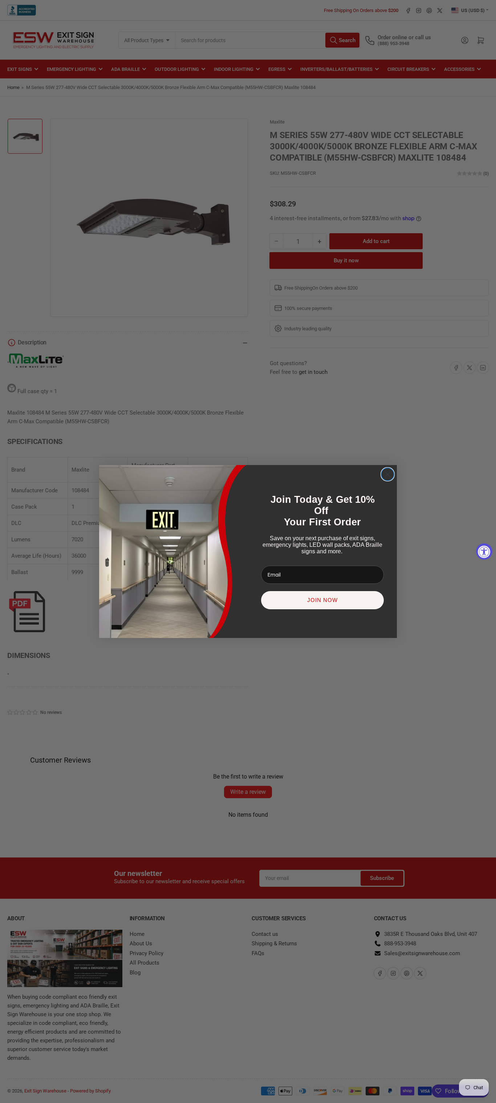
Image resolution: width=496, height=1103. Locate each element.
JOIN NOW (322, 600)
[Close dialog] (387, 474)
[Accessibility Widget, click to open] (484, 552)
